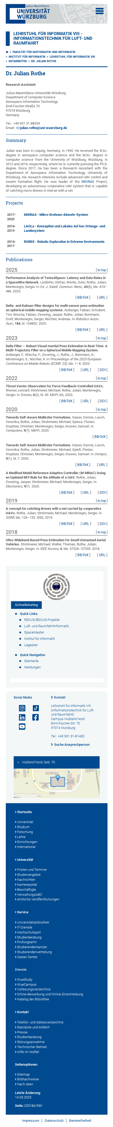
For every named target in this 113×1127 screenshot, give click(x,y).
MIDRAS (87, 182)
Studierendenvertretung (34, 952)
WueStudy (24, 979)
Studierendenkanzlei (32, 947)
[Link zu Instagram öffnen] (20, 708)
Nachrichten (26, 880)
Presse (22, 1032)
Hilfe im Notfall (28, 1052)
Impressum (30, 1121)
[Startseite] (7, 52)
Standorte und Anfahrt (33, 1027)
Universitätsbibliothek (33, 922)
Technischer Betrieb (32, 1047)
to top (101, 270)
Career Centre (27, 957)
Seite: (19, 1106)
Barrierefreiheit (80, 1121)
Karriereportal (27, 885)
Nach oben (25, 1084)
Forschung (25, 832)
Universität (25, 822)
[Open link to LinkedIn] (20, 717)
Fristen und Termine (32, 870)
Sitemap (23, 1074)
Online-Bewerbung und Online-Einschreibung (50, 994)
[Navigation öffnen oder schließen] (100, 11)
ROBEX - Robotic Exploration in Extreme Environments (64, 242)
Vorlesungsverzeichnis (34, 989)
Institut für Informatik (27, 56)
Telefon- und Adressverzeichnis (40, 1022)
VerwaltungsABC (29, 895)
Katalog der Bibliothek (33, 999)
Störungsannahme (31, 1042)
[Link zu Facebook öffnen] (33, 717)
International (26, 847)
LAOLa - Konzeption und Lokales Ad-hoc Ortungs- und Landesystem (64, 228)
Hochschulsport (29, 932)
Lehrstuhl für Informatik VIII (72, 56)
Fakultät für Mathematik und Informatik (44, 52)
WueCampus (27, 984)
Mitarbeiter (18, 61)
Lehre (21, 837)
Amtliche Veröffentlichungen (38, 899)
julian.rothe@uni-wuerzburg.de (43, 128)
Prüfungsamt (27, 942)
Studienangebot (28, 875)
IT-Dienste (24, 927)
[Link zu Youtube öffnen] (20, 726)
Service (22, 912)
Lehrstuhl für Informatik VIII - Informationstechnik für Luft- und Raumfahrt (52, 38)
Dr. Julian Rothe (43, 61)
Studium (23, 827)
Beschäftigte (26, 890)
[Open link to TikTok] (33, 708)
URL (102, 297)
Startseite (24, 812)
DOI (103, 370)
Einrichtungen (27, 842)
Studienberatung (29, 937)
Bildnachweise (28, 1079)
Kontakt (59, 697)
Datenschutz (54, 1121)
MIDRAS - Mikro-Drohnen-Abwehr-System (56, 215)
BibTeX (83, 297)
